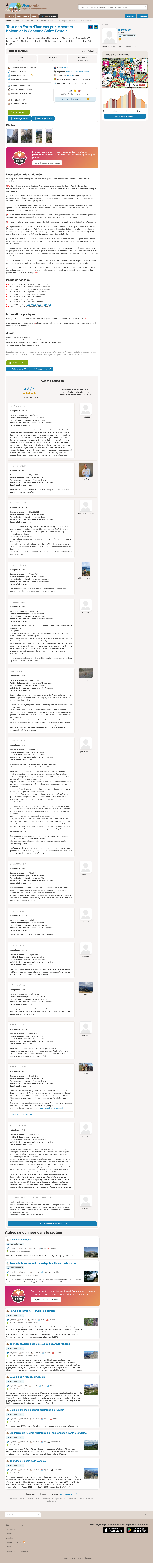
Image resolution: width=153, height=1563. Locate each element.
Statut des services (68, 1558)
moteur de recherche (67, 1494)
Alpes (67, 71)
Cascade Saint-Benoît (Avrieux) (39, 304)
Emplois (9, 1533)
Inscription (130, 16)
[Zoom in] (144, 61)
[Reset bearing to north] (144, 70)
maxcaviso (124, 29)
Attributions (106, 87)
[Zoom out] (144, 66)
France (65, 67)
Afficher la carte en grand (125, 116)
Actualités (10, 1538)
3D (140, 85)
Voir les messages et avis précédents (52, 1224)
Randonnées (22, 16)
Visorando (9, 21)
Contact (9, 1547)
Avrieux (70, 75)
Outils (9, 16)
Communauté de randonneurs (18, 1551)
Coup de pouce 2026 (14, 1542)
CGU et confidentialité (14, 1525)
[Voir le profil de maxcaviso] (109, 36)
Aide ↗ (35, 16)
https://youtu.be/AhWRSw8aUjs (50, 1108)
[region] (125, 73)
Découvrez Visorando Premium (73, 99)
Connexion (142, 16)
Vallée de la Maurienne (80, 71)
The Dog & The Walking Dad (21, 1115)
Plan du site (10, 1529)
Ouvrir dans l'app (20, 112)
